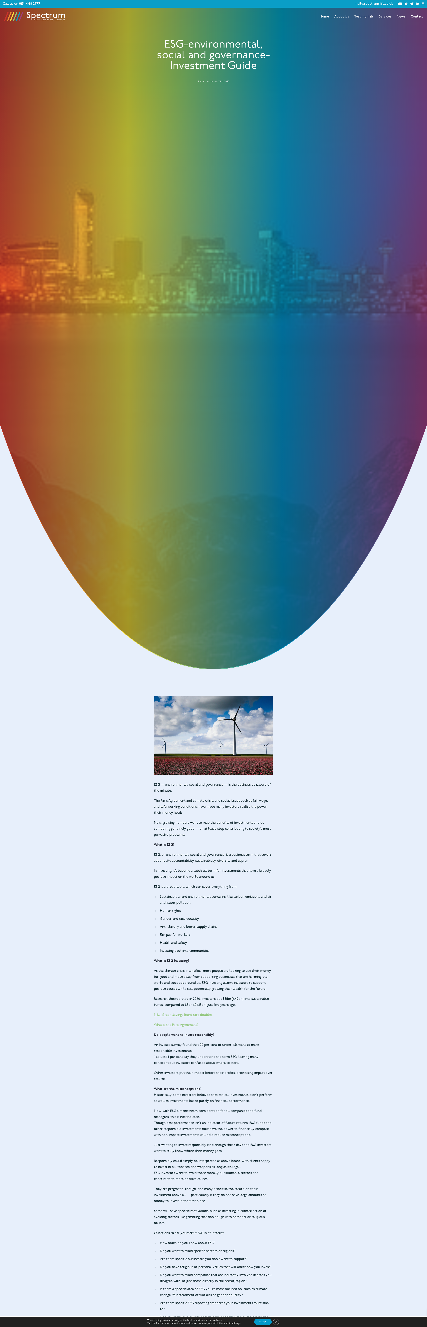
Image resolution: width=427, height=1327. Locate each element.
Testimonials (364, 16)
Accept (263, 1321)
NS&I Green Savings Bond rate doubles (183, 1015)
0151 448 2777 (29, 4)
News (401, 16)
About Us (341, 16)
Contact (417, 16)
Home (324, 16)
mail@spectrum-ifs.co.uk (374, 4)
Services (385, 16)
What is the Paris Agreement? (176, 1025)
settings (236, 1323)
